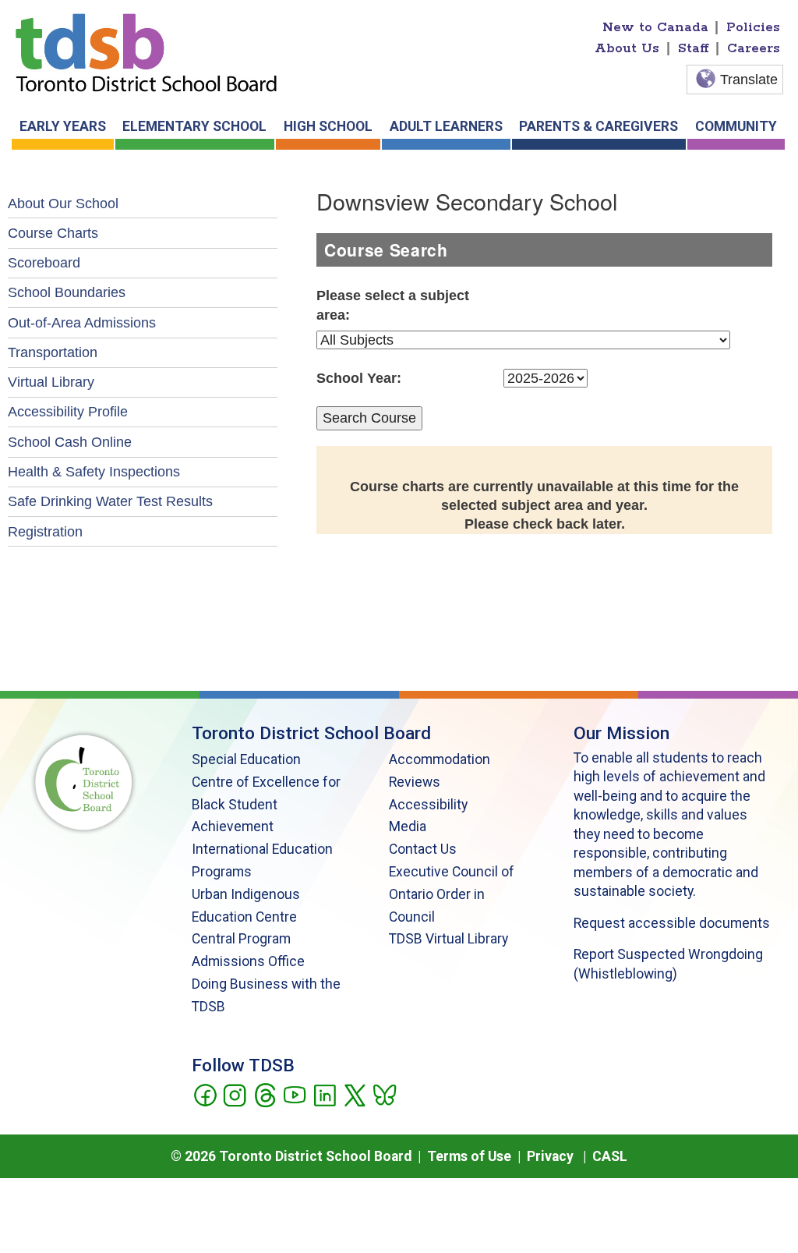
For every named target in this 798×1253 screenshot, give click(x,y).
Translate (749, 79)
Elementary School (194, 126)
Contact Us (423, 849)
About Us (627, 48)
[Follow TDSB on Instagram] (234, 1094)
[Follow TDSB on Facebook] (204, 1094)
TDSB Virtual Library (448, 939)
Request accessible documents (672, 923)
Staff (693, 48)
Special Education (246, 759)
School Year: (358, 378)
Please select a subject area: (392, 305)
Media (407, 826)
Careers (753, 48)
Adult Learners (446, 126)
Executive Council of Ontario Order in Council (451, 894)
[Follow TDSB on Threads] (264, 1094)
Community (736, 126)
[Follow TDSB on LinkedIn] (324, 1094)
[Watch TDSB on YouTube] (294, 1094)
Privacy (550, 1156)
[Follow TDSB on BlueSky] (384, 1094)
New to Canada (655, 27)
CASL (609, 1156)
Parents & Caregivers (598, 126)
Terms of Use (469, 1156)
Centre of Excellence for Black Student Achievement (266, 804)
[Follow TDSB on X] (354, 1094)
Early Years (62, 126)
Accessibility (428, 804)
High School (328, 126)
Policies (753, 27)
